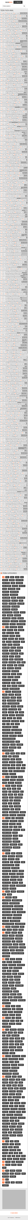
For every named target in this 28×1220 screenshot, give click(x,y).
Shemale (4, 245)
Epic (24, 432)
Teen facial (4, 315)
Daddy (3, 430)
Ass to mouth (5, 532)
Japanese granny (7, 915)
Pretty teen (24, 154)
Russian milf (23, 380)
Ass (3, 157)
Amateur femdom (22, 442)
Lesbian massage (13, 947)
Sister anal (22, 149)
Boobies (8, 202)
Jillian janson (11, 196)
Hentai (4, 859)
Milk (11, 968)
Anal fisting (6, 583)
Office (12, 1020)
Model (4, 997)
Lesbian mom (6, 956)
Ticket (15, 506)
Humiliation (20, 874)
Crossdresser (11, 700)
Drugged (5, 762)
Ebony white (20, 508)
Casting (13, 697)
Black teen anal (17, 281)
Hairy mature (6, 868)
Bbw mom (14, 685)
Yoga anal (8, 415)
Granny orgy (10, 240)
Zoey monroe (20, 445)
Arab (12, 577)
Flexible (18, 809)
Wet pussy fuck (20, 569)
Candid (21, 712)
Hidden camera (6, 871)
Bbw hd (19, 46)
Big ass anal (4, 73)
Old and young (6, 1026)
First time (5, 800)
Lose (18, 15)
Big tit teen (4, 109)
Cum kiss (4, 467)
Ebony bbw (18, 782)
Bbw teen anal (11, 111)
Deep (8, 430)
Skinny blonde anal (20, 88)
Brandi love (6, 653)
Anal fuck (10, 506)
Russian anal (5, 212)
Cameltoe (5, 735)
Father (4, 803)
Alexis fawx (6, 621)
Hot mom (15, 871)
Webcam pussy (13, 302)
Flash (10, 803)
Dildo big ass (11, 315)
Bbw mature (12, 662)
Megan (16, 173)
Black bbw (8, 46)
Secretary (16, 240)
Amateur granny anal (6, 41)
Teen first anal (18, 26)
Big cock (13, 647)
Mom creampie (19, 985)
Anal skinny (4, 397)
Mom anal (15, 970)
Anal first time (10, 26)
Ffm (15, 794)
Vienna (24, 555)
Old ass (25, 473)
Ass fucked (18, 242)
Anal (7, 577)
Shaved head (5, 146)
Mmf (4, 976)
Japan (14, 897)
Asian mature (6, 606)
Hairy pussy (6, 876)
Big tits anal (11, 124)
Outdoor (5, 1023)
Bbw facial (4, 111)
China (4, 703)
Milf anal (5, 979)
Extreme (4, 53)
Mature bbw (22, 1000)
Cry (4, 724)
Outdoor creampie (18, 219)
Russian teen (11, 152)
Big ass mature (17, 64)
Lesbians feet (6, 953)
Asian (17, 577)
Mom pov (17, 979)
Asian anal (19, 583)
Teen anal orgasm (13, 99)
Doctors (11, 345)
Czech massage (16, 691)
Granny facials (16, 41)
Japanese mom (6, 900)
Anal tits (21, 334)
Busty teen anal (16, 109)
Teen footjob (10, 84)
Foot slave (13, 815)
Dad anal (19, 430)
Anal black (13, 508)
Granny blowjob (5, 200)
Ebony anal (20, 779)
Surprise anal (18, 406)
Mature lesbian (7, 973)
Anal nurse (9, 232)
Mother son (13, 1000)
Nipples (10, 1012)
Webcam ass (4, 105)
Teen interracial (9, 76)
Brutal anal (4, 219)
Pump (3, 326)
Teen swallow (23, 467)
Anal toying (21, 99)
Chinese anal (5, 128)
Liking (16, 73)
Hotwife (21, 871)
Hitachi (8, 853)
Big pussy (10, 677)
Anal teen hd (11, 242)
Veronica (10, 432)
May (11, 56)
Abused (14, 618)
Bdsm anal (12, 18)
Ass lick (3, 64)
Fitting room (19, 182)
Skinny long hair (10, 88)
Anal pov (12, 624)
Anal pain (20, 618)
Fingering (22, 812)
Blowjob (9, 641)
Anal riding (8, 326)
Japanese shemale (17, 909)
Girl (20, 827)
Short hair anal (17, 432)
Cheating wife (6, 730)
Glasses (15, 838)
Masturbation (17, 968)
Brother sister (6, 680)
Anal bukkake (9, 281)
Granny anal (5, 30)
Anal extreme (23, 159)
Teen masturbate (11, 262)
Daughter (15, 756)
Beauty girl (14, 475)
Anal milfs (14, 287)
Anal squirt (4, 124)
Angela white (14, 594)
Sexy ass (16, 21)
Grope (8, 139)
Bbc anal (5, 656)
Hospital (12, 885)
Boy (16, 638)
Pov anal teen (12, 497)
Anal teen (4, 21)
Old (13, 1017)
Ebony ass (13, 445)
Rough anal (4, 279)
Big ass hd (15, 294)
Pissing (10, 1032)
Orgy (17, 1020)
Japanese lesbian (17, 900)
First (11, 806)
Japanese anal (18, 906)
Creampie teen (22, 526)
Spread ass (10, 485)
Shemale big (12, 408)
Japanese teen (17, 918)
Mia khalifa (17, 976)
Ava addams (11, 589)
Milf (4, 962)
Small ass (24, 545)
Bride (23, 662)
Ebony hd (19, 97)
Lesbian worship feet (8, 938)
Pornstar (4, 371)
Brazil (19, 674)
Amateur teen (13, 368)
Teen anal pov (5, 216)
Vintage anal (5, 61)
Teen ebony (18, 555)
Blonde (19, 683)
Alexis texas (19, 580)
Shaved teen (9, 294)
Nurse (3, 237)
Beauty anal (12, 23)
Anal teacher (12, 373)
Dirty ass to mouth (13, 532)
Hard (17, 859)
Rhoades (25, 205)
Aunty (20, 600)
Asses (22, 208)
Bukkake (12, 636)
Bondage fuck (24, 354)
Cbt (16, 712)
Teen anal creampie (13, 526)
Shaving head (16, 146)
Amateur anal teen (22, 302)
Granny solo (13, 821)
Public (4, 1032)
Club (19, 747)
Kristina (18, 162)
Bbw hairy (5, 688)
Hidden (4, 856)
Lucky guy (17, 144)
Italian (9, 894)
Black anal (4, 97)
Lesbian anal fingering (17, 953)
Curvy (22, 721)
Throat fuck (17, 352)
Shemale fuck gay (19, 360)
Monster (5, 985)
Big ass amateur (18, 135)
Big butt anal (11, 221)
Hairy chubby (11, 435)
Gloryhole (12, 824)
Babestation (15, 671)
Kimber (24, 219)
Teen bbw (12, 33)
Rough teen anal (20, 139)
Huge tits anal (11, 547)
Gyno (15, 827)
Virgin (3, 190)
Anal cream (4, 35)
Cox (3, 76)
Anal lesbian (5, 558)
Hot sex (3, 418)
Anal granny (12, 30)
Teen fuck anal (12, 478)
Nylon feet (19, 1009)
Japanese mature (14, 903)
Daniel (15, 462)
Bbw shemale (6, 674)
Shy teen (15, 94)
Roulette (8, 120)
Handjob (19, 853)
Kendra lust (15, 926)
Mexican (16, 991)
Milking (10, 997)
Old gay (19, 1023)
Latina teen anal (18, 390)
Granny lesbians (7, 847)
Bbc (15, 630)
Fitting (25, 182)
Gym (11, 827)
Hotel (17, 865)
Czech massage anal (13, 703)
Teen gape (24, 268)
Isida (21, 465)
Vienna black (11, 555)
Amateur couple (18, 105)
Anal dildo (5, 594)
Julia (4, 918)
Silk (3, 224)
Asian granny (6, 600)
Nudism (18, 1015)
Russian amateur (22, 397)
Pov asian (19, 400)
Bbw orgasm (18, 393)
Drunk (12, 753)
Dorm (7, 753)
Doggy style (4, 99)
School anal (4, 561)
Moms (19, 994)
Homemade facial (23, 58)
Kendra (21, 929)
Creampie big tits (17, 56)
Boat (8, 227)
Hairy (13, 853)
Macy (24, 56)
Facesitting (16, 791)
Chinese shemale (10, 515)
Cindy (15, 523)
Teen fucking (16, 259)
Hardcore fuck (13, 216)
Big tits (3, 232)
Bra (16, 665)
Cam (12, 724)
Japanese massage (8, 906)
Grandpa (5, 824)
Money (9, 970)
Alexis (4, 589)
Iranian (13, 891)
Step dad (20, 117)
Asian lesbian (6, 618)
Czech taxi (18, 732)
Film (11, 800)
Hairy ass (14, 882)
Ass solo (15, 586)
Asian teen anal (5, 400)
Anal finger (10, 523)
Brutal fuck (18, 470)
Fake (12, 809)
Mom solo (13, 994)
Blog (9, 2)
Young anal (24, 30)
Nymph (18, 268)
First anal (16, 803)
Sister (3, 149)
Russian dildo (13, 321)
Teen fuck (24, 84)
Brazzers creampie (14, 535)
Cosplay (11, 694)
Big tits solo (16, 641)
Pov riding (15, 326)
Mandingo (4, 162)
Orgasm (8, 1017)
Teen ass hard (15, 500)
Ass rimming (10, 538)
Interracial (20, 891)
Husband (5, 874)
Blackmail (16, 644)
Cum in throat (9, 305)
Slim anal (4, 259)
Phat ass (10, 94)
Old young (12, 1023)
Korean (8, 926)
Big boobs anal (12, 313)
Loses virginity (5, 15)
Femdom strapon (5, 318)
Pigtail (3, 26)
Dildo (3, 173)
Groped (13, 139)
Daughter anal (5, 117)
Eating (4, 782)
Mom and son (21, 965)
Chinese (3, 515)
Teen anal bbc (11, 377)
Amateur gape (9, 224)
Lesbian (8, 932)
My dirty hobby (16, 385)
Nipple (3, 167)
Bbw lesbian (6, 647)
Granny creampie (7, 829)
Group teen (12, 323)
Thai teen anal (16, 51)
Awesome (21, 167)
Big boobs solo (18, 659)
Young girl (19, 388)
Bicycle (11, 453)
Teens (3, 352)
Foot (19, 788)
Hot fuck (4, 506)
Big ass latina (5, 540)
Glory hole (16, 829)
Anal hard (20, 368)
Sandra (3, 337)
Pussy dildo (23, 202)
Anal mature (10, 64)
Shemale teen (5, 462)
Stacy (7, 135)
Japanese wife (21, 912)
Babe (9, 685)
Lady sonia (5, 950)
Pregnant (20, 1029)
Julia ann (5, 903)
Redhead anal (10, 13)
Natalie (18, 408)
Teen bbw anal (19, 111)
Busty (4, 677)
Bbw (7, 627)
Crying (17, 724)
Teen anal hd (22, 294)
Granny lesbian (7, 832)
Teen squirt (22, 124)
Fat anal (14, 46)
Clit (8, 724)
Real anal (16, 38)
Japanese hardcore (16, 187)
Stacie (11, 135)
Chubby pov (18, 435)
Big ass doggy (17, 453)
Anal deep (17, 538)
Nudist (7, 1006)
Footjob (3, 84)
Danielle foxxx (22, 462)
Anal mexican (20, 279)
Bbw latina (10, 668)
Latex (20, 932)
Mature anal (17, 962)
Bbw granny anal (14, 688)
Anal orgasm (11, 393)
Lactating (22, 947)
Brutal (11, 650)
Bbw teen (15, 680)
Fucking (10, 412)
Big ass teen (15, 347)
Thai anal (9, 51)
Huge (21, 882)
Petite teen (4, 450)
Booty (13, 683)
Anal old (19, 200)
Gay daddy (5, 844)
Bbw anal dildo (5, 33)
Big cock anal (14, 175)
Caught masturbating (18, 511)
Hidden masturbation (8, 865)
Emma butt (4, 185)
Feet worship (21, 815)
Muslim (18, 982)
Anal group (18, 310)
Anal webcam (13, 566)
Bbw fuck (22, 102)
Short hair (4, 432)
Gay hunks (21, 412)
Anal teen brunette (21, 23)
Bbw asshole (18, 33)
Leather (16, 944)
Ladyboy (24, 515)
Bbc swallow (18, 377)
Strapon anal (5, 442)
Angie (13, 308)
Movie (11, 979)
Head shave (23, 146)
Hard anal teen (23, 500)
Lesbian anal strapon (13, 159)
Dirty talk (19, 762)
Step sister (15, 149)
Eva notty (10, 782)
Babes (6, 157)
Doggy (13, 765)
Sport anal (19, 373)
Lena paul (19, 941)
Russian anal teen (19, 212)
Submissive (4, 94)
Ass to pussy (18, 221)
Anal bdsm (18, 18)
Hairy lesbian (14, 876)
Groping (4, 139)
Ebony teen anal (17, 76)
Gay (13, 818)
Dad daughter (13, 117)
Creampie (18, 694)
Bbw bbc (5, 662)
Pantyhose (13, 1029)
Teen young (13, 200)
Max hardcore (17, 997)
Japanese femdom (14, 921)
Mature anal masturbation (19, 330)
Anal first (19, 289)
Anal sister (4, 264)
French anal (4, 310)
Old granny (6, 1020)
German (21, 821)
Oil (21, 1020)
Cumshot (5, 715)
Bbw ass (17, 677)
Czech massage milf (8, 750)
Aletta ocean (21, 597)
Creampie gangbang (8, 732)
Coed (25, 111)
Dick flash (12, 762)
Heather (22, 305)
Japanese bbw (6, 912)
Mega (10, 330)
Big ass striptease (19, 418)
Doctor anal (4, 330)
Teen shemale (12, 61)
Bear (18, 662)
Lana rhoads (18, 205)
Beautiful (17, 650)
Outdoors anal (20, 478)
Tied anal (4, 354)
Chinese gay (18, 515)
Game (23, 829)
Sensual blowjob (5, 66)
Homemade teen (14, 58)
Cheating (20, 706)
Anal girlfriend (11, 569)
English (14, 423)
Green (3, 13)
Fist (22, 791)
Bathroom (17, 668)
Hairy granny (15, 868)
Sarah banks (14, 237)
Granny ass (11, 473)
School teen (11, 561)
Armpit (13, 597)
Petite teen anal (12, 450)
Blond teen (10, 371)
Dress (23, 768)
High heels (13, 879)
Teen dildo (12, 289)
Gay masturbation (11, 284)
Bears (21, 653)
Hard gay (16, 412)
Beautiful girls (21, 475)
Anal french (24, 385)
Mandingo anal (11, 162)
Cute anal (22, 232)
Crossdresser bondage (9, 738)
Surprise (4, 406)
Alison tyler (14, 621)
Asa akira (5, 624)
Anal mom (11, 420)
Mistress (21, 973)
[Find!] (24, 6)
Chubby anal (15, 721)
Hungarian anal (16, 224)
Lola (17, 102)
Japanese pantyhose (8, 923)
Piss (7, 1029)
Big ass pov (4, 495)
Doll (3, 38)
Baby (23, 641)
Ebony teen (4, 555)
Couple (19, 718)
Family (8, 788)
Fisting (13, 785)
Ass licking (21, 603)
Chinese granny (7, 727)
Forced (8, 785)
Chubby (19, 700)
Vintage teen (20, 61)
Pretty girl (22, 73)
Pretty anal (17, 154)
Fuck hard (16, 465)
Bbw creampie (6, 671)
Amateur (5, 580)
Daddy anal (13, 430)
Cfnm (4, 700)
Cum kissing (9, 467)
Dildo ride (5, 774)
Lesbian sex (19, 558)
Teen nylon (10, 354)
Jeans (9, 918)
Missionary (6, 994)
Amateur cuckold (7, 612)
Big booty (5, 659)
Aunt (18, 589)
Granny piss (13, 844)
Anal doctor (17, 345)
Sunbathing (4, 478)
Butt (3, 135)
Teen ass (4, 347)
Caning (4, 712)
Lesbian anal (19, 950)
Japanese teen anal (6, 187)
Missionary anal (13, 518)
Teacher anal (5, 373)
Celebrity (11, 712)
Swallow (10, 357)
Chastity (12, 715)
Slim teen (10, 259)
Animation (10, 615)
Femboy (10, 794)
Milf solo (5, 968)
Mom (7, 959)
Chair (8, 175)
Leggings (22, 944)
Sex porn (17, 495)
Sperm (10, 128)
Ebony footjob (18, 84)
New (14, 1009)
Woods (10, 219)
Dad (10, 756)
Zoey (17, 124)
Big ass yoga (14, 415)
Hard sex (17, 245)
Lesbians (11, 935)
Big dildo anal (19, 315)
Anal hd (9, 347)
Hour (23, 109)
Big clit (11, 656)
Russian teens (23, 38)
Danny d (5, 771)
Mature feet (6, 988)
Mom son (9, 962)
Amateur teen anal (6, 287)
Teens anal (18, 550)
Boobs (11, 659)
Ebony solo (5, 779)
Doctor (5, 756)
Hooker (20, 879)
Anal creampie (5, 18)
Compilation (6, 697)
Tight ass (24, 550)
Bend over (11, 105)
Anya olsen (21, 326)
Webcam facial (5, 302)
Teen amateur (11, 360)
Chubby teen (13, 735)
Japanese (8, 897)
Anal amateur (5, 566)
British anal (19, 227)
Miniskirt (4, 360)
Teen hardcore (5, 23)
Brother (18, 656)
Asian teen (17, 615)
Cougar (13, 744)
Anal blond (4, 500)
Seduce (18, 30)
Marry (24, 200)
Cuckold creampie (16, 730)
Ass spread (4, 485)
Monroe (7, 445)
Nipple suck (14, 167)
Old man (18, 1017)
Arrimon (12, 580)
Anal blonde (21, 157)
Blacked (22, 638)
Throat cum (16, 305)
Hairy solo (11, 859)
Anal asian (13, 400)
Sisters (3, 511)
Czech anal (6, 744)
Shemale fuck (24, 245)
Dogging (19, 759)
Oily (3, 415)
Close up (15, 727)
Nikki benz (5, 1015)
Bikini (4, 668)
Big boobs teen (20, 313)
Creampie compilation (14, 380)
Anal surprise (10, 406)
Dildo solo (12, 774)
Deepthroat (6, 759)
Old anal (9, 167)
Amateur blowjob (5, 170)
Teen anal (10, 21)
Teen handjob (5, 453)
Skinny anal (10, 53)
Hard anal (4, 154)
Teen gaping (23, 259)
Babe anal (4, 377)
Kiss (4, 929)
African (5, 603)
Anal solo (22, 586)
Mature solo (12, 965)
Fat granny (17, 806)
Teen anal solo (18, 264)
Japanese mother (20, 923)
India (4, 894)
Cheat (17, 741)
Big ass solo (10, 633)
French (3, 385)
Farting (20, 794)
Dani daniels (6, 765)
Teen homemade (5, 165)
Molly (20, 532)
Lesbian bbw (19, 938)
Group (18, 824)
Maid (4, 970)
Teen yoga (21, 415)
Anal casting (6, 609)
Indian (7, 891)
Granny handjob (7, 835)
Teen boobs (4, 251)
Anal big (10, 465)
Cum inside (19, 744)
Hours (10, 109)
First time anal (5, 289)
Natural (12, 1015)
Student (9, 423)
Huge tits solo (6, 882)
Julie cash (5, 921)
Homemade (19, 856)
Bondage (11, 638)
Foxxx (11, 462)
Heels (21, 876)
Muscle (11, 985)
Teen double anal (18, 371)
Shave (10, 545)
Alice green (16, 13)
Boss (4, 665)
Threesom (21, 175)
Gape (20, 835)
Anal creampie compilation (16, 340)
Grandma (5, 827)
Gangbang (5, 821)
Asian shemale (21, 624)
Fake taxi (5, 806)
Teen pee (21, 185)
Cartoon (13, 706)
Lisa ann (5, 935)
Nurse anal (16, 232)
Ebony (7, 777)
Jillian (16, 196)
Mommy (4, 982)
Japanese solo (6, 909)
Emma (9, 185)
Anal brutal (11, 470)
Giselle (11, 390)
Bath (4, 685)
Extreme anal (17, 53)
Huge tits (17, 862)
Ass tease (9, 190)
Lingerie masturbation (21, 284)
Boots (4, 644)
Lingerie (5, 947)
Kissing (15, 929)
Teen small (4, 221)
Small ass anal (20, 450)
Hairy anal (5, 862)
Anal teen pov (20, 497)
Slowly (3, 88)
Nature (3, 202)
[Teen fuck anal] (14, 122)
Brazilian (21, 685)
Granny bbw (17, 847)
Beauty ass (23, 563)
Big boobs (20, 647)
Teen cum (16, 467)
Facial (11, 797)
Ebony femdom (20, 318)
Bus (4, 633)
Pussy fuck (4, 569)
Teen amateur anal (15, 563)
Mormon (4, 284)
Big (3, 641)
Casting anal (6, 721)
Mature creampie (7, 991)
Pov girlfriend (21, 216)
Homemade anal (12, 80)
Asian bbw (22, 621)
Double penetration (19, 771)
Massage (19, 959)
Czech (19, 697)
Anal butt (20, 506)
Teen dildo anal (20, 262)
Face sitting (6, 809)
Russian (3, 423)
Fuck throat (23, 352)
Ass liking (11, 73)
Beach (17, 633)
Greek (20, 844)
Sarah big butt (22, 237)
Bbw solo (10, 630)
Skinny (3, 481)
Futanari (5, 812)
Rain (21, 173)
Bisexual (5, 650)
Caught (3, 227)
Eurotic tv (13, 777)
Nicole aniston (6, 1009)
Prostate (8, 237)
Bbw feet (21, 665)
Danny (4, 768)
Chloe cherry (5, 497)
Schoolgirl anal (20, 364)
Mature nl (11, 982)
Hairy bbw (5, 888)
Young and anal (21, 35)
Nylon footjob (17, 1012)
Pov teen (14, 190)
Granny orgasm (7, 838)
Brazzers (5, 636)
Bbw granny (13, 627)
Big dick (13, 674)
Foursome (4, 144)
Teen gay (4, 196)
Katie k (22, 495)
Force (14, 788)
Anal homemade (5, 58)
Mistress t (5, 1000)
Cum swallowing (10, 418)
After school (19, 561)
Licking (12, 950)
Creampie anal (5, 56)
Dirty (10, 771)
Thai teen (23, 51)
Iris (9, 500)
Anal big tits (12, 268)
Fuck (3, 305)
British (10, 644)
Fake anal (11, 251)
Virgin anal (23, 15)
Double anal (11, 768)
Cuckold (8, 691)
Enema (20, 777)
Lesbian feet (19, 935)
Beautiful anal (12, 427)
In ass (3, 281)
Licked (12, 66)
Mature (12, 959)
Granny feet (16, 841)
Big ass (3, 175)
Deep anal (4, 538)
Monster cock (6, 1003)
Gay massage (6, 850)
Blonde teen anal (12, 35)
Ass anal (16, 357)
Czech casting (12, 709)
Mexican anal (12, 279)
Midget (14, 973)
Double (18, 765)
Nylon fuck (16, 354)
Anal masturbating (23, 523)
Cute (4, 718)
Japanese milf (17, 915)
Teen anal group (5, 460)
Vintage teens (5, 323)
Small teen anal (5, 334)
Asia (4, 615)
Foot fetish (17, 800)
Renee (3, 120)
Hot (12, 862)
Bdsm (4, 630)
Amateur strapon (13, 442)
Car (20, 709)
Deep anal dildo (9, 173)
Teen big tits (4, 526)
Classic (10, 718)
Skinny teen (4, 159)
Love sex (4, 523)
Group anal (10, 144)
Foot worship (18, 797)
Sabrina (7, 208)
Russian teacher (22, 357)
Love (13, 941)
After (10, 146)
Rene (21, 120)
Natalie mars (5, 408)
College (20, 735)
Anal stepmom (21, 287)
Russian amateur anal (16, 69)
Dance (12, 759)
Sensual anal (18, 66)
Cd (14, 718)
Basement (22, 196)
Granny (3, 240)
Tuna (17, 323)
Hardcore (5, 885)
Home (23, 862)
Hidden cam (11, 856)
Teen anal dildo (15, 202)
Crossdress (13, 747)
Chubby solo (6, 706)
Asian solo (5, 591)
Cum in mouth (19, 715)
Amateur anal (5, 368)
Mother (5, 965)
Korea (22, 926)
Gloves (15, 835)
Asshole (4, 51)
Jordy (13, 912)
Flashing (5, 797)
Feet (4, 788)
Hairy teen (4, 435)
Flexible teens (9, 38)
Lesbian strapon (7, 944)
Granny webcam (7, 841)
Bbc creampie (6, 683)
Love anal (11, 212)
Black (3, 46)
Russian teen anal (6, 69)
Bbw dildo (10, 665)
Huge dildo (12, 874)
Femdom (19, 785)
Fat (10, 791)
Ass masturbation (13, 157)
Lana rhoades (11, 205)
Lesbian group (12, 558)
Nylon (13, 1006)
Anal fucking (15, 120)
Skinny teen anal (15, 481)
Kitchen (9, 929)
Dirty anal (13, 227)
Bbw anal (4, 102)
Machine (13, 988)
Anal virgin (12, 15)
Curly (3, 294)
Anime (12, 583)
